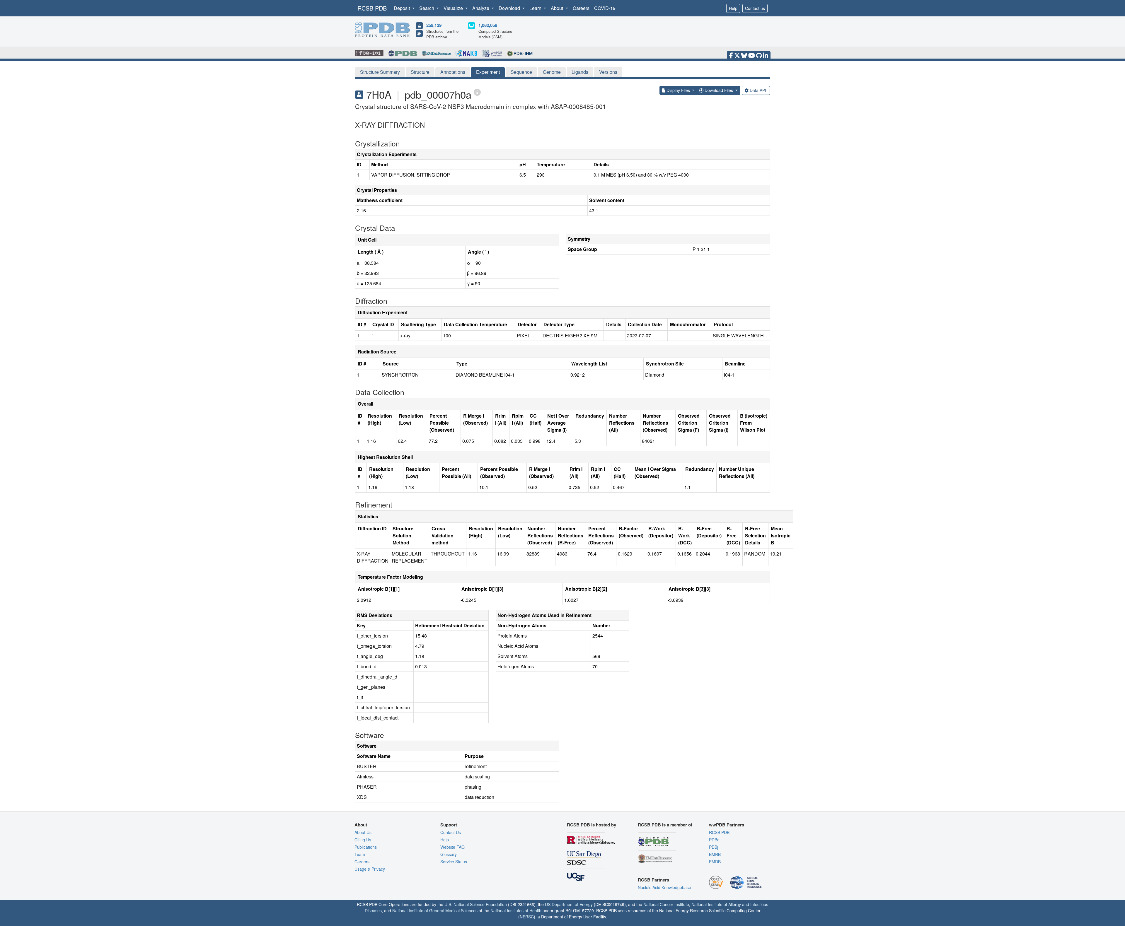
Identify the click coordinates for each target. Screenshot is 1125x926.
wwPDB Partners (726, 824)
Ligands (580, 72)
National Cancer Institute (666, 904)
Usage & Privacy (369, 869)
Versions (608, 72)
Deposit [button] (402, 8)
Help (733, 8)
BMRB (715, 854)
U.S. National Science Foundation (475, 904)
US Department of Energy (569, 904)
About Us (362, 832)
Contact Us (450, 832)
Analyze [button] (481, 8)
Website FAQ (452, 847)
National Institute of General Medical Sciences (435, 910)
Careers (581, 8)
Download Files (718, 90)
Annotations (452, 72)
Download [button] (510, 8)
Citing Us (362, 840)
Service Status (453, 862)
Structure (420, 72)
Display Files (678, 90)
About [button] (557, 8)
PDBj (713, 847)
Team (359, 854)
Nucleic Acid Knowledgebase (664, 887)
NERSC (527, 917)
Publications (365, 847)
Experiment (488, 72)
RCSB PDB (372, 8)
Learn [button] (536, 8)
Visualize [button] (454, 8)
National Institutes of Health (515, 910)
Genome (552, 72)
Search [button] (427, 8)
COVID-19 (605, 8)
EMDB (715, 862)
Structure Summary (380, 72)
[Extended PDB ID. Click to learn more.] (477, 92)
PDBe (714, 840)
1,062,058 (487, 25)
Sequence (521, 72)
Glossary (448, 854)
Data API (758, 90)
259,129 (434, 25)
